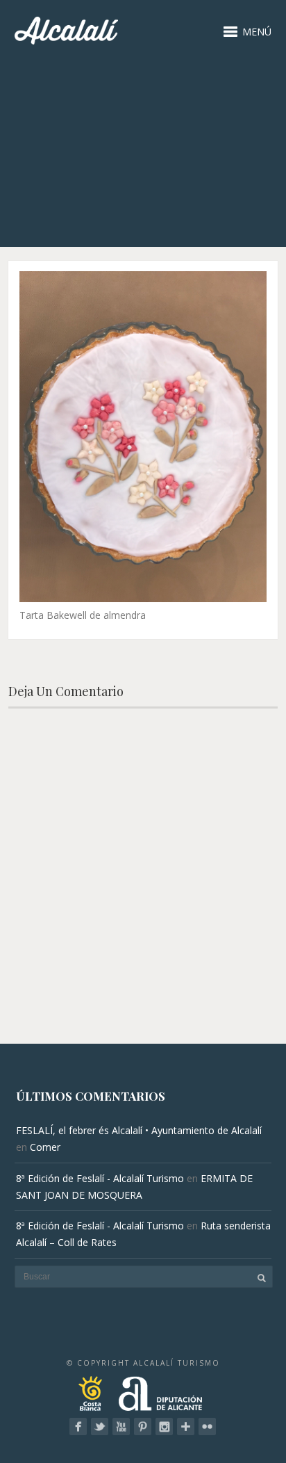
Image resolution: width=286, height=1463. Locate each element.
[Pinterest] (142, 1426)
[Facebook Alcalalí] (78, 1426)
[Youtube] (121, 1426)
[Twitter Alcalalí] (99, 1426)
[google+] (185, 1426)
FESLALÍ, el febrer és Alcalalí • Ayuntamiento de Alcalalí (139, 1130)
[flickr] (207, 1426)
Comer (45, 1147)
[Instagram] (164, 1426)
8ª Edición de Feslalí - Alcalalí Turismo (100, 1178)
